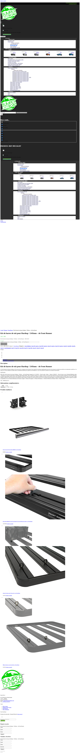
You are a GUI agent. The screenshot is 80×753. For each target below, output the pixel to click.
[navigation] (38, 67)
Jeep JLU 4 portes (59, 346)
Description (5, 359)
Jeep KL (73, 346)
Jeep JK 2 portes (35, 346)
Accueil (1, 330)
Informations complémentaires (8, 360)
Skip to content (3, 0)
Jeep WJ (26, 348)
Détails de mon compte (7, 707)
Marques (5, 330)
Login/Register (3, 222)
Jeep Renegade (7, 348)
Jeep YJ (38, 348)
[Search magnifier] (1, 114)
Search (1, 219)
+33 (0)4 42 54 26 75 (73, 4)
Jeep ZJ (42, 348)
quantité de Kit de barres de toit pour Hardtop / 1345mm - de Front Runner (14, 341)
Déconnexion (5, 708)
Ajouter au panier (4, 343)
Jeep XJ (34, 348)
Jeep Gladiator (28, 346)
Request (2, 734)
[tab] (40, 359)
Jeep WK (30, 348)
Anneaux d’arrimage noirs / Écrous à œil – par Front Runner (11, 593)
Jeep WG (17, 348)
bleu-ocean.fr (20, 714)
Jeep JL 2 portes (51, 346)
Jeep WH (22, 348)
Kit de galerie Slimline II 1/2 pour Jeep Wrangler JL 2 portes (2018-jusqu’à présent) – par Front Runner (17, 521)
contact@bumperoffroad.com (71, 2)
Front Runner (10, 330)
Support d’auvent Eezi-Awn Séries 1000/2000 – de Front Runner (12, 449)
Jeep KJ (65, 346)
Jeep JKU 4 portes (43, 346)
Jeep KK (69, 346)
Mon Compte (5, 706)
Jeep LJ (2, 348)
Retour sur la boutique (7, 34)
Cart (2, 220)
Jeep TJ (13, 348)
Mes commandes (6, 709)
